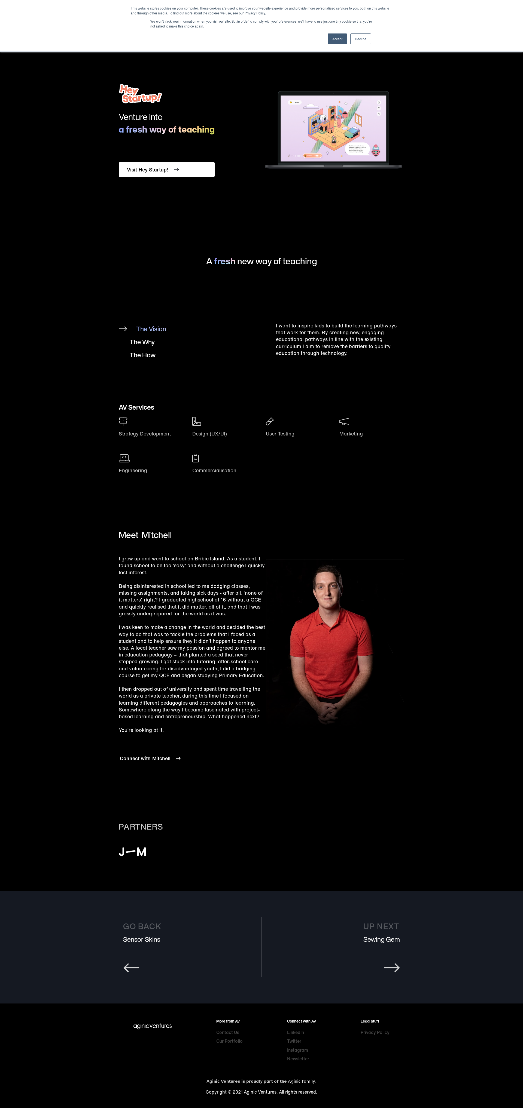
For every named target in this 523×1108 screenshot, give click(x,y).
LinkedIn (295, 1032)
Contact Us (227, 1032)
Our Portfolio (229, 1041)
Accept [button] (337, 38)
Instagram (297, 1050)
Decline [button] (360, 38)
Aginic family (301, 1081)
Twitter (294, 1041)
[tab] (200, 328)
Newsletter (298, 1059)
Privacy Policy (375, 1032)
